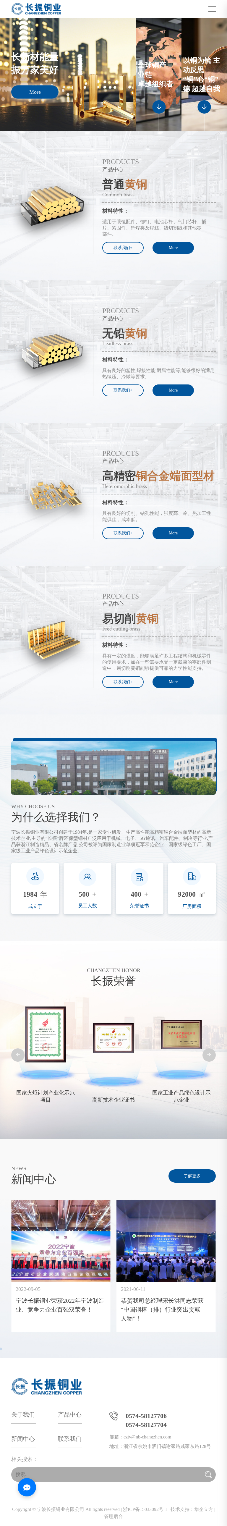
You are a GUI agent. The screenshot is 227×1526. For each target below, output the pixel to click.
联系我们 (70, 1439)
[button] (18, 1055)
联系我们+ (123, 247)
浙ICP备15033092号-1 (145, 1509)
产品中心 (70, 1415)
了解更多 (192, 1176)
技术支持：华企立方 (192, 1509)
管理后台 (113, 1516)
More (35, 92)
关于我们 (23, 1415)
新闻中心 (23, 1439)
